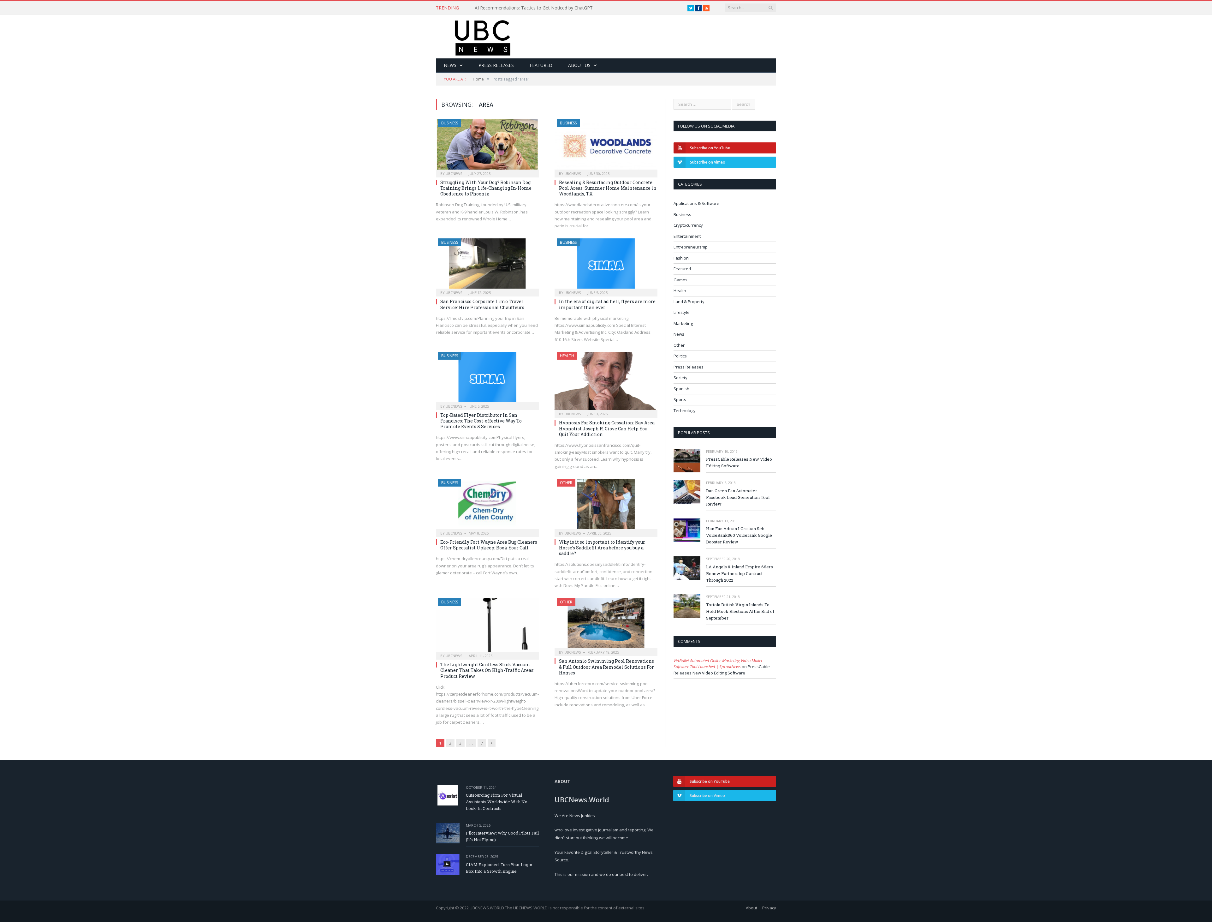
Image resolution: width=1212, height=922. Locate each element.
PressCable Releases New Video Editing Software (739, 462)
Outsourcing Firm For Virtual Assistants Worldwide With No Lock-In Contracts (496, 801)
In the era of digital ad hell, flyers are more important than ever (607, 304)
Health (567, 355)
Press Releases (496, 65)
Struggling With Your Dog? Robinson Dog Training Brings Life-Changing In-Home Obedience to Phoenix (486, 188)
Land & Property (689, 301)
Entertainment (687, 236)
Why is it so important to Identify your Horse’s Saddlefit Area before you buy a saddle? (602, 547)
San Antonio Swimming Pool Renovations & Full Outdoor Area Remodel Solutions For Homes (606, 666)
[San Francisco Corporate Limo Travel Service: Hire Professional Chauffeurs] (487, 265)
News (450, 65)
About (751, 908)
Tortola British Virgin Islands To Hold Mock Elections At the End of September (740, 611)
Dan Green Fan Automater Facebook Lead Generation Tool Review (737, 497)
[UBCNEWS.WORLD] (483, 36)
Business (449, 123)
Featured (541, 65)
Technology (685, 410)
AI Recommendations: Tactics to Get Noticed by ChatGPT (534, 8)
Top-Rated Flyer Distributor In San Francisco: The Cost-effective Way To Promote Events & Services (481, 420)
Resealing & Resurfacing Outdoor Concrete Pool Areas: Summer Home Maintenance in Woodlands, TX (607, 188)
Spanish (681, 389)
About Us (579, 65)
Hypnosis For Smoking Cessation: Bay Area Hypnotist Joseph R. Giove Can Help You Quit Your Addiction (607, 428)
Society (680, 377)
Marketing (683, 323)
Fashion (681, 258)
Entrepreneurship (691, 247)
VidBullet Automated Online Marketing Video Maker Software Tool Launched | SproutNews (718, 664)
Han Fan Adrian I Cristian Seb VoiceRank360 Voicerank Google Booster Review (739, 535)
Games (680, 280)
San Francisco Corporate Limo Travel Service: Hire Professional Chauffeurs (482, 304)
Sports (680, 399)
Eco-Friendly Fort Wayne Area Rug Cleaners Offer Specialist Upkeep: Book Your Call (488, 545)
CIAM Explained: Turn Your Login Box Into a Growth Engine (499, 868)
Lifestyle (682, 312)
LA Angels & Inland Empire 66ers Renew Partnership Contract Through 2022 (739, 573)
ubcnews (454, 173)
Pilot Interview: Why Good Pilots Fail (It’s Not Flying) (502, 836)
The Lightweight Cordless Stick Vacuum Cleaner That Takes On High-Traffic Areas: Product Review (487, 670)
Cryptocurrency (688, 225)
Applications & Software (696, 203)
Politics (680, 356)
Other (566, 482)
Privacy (769, 908)
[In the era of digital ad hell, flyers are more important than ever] (606, 265)
